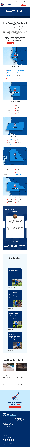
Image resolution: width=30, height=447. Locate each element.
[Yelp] (9, 440)
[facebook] (3, 440)
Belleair (9, 69)
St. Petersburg (10, 78)
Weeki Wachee (19, 202)
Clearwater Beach (20, 70)
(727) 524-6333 (21, 43)
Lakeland (18, 172)
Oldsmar (9, 73)
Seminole (9, 77)
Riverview (18, 108)
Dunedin (9, 72)
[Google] (7, 440)
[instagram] (13, 440)
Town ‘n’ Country (11, 113)
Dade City (10, 139)
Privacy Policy (10, 443)
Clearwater (9, 70)
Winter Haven (19, 174)
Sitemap (14, 443)
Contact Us (23, 4)
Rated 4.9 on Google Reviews (12, 17)
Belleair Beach (19, 69)
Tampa (9, 112)
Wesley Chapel (11, 144)
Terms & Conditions (5, 443)
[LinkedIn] (11, 440)
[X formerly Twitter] (5, 440)
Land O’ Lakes (19, 140)
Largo (18, 72)
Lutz (8, 107)
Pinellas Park (10, 75)
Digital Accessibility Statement (7, 444)
